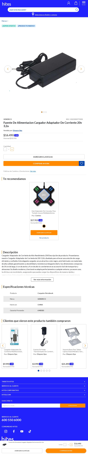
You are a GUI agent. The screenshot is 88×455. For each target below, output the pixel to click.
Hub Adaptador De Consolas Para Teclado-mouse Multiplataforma (44, 212)
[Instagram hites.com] (5, 431)
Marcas (4, 21)
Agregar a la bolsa (43, 157)
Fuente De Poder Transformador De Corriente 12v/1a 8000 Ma (43, 351)
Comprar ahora (41, 163)
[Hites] (6, 4)
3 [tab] (44, 370)
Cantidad (7, 146)
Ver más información (42, 279)
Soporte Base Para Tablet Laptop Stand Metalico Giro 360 (72, 351)
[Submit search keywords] (78, 9)
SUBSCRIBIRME (72, 405)
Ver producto (44, 238)
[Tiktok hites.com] (29, 431)
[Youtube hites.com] (21, 431)
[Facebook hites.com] (13, 431)
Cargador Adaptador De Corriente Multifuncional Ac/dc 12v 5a (13, 351)
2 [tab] (41, 370)
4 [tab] (47, 370)
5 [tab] (49, 370)
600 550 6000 (11, 420)
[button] (68, 3)
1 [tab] (38, 370)
